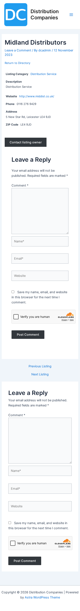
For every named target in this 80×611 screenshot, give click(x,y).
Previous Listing (40, 366)
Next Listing (40, 374)
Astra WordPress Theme (42, 597)
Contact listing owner (26, 142)
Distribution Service (44, 74)
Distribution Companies (45, 14)
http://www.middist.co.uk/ (36, 96)
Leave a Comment (18, 50)
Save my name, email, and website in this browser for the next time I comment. (39, 297)
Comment (20, 185)
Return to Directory (17, 63)
